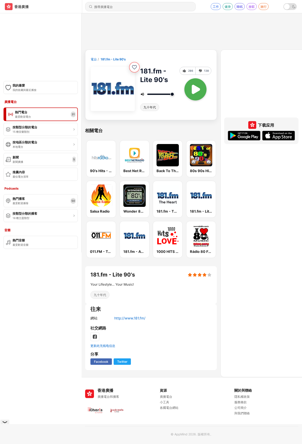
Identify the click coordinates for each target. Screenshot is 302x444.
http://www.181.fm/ (129, 318)
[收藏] (134, 67)
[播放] (195, 89)
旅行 (263, 6)
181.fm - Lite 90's (113, 59)
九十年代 (149, 107)
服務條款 (240, 402)
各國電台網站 (169, 407)
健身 (228, 6)
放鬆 (251, 6)
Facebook (101, 361)
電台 (94, 59)
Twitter (122, 361)
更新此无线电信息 (102, 346)
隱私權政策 (242, 396)
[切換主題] (290, 6)
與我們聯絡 (242, 413)
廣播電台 (166, 396)
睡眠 (240, 6)
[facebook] (94, 336)
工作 (216, 6)
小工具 (164, 402)
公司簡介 (240, 407)
